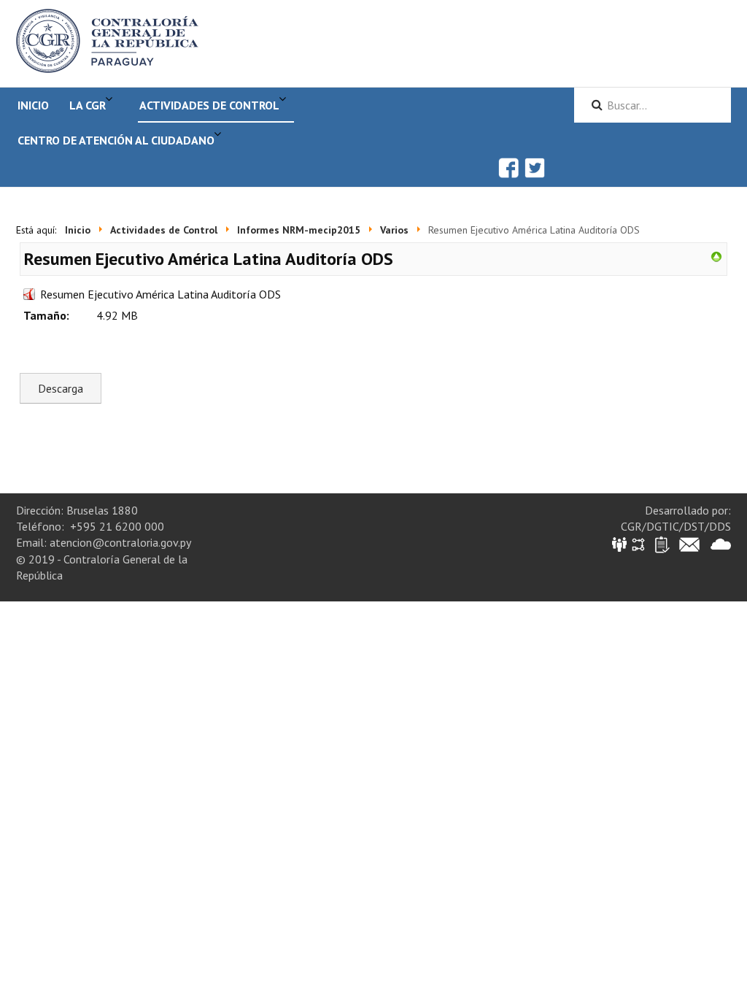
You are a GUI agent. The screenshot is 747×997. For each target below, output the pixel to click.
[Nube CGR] (721, 543)
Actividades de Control (209, 105)
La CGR (87, 105)
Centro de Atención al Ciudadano (116, 140)
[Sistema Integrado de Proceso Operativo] (638, 543)
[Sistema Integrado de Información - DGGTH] (620, 543)
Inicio (33, 105)
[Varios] (716, 255)
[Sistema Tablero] (661, 543)
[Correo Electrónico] (689, 543)
